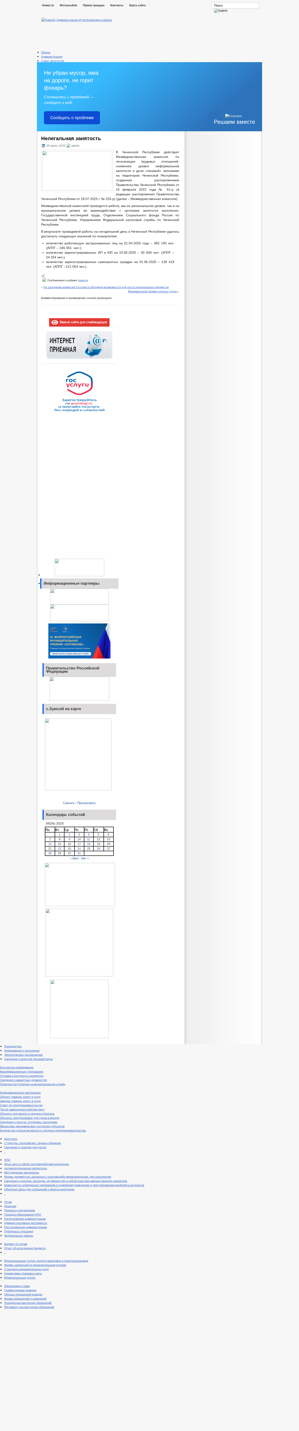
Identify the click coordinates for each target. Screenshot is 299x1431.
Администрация (51, 56)
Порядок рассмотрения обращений (28, 1303)
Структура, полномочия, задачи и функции (32, 1143)
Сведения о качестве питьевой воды (28, 1059)
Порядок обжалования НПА (22, 1214)
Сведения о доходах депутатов (25, 1147)
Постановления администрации (25, 1227)
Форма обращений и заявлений (25, 1298)
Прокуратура (12, 1046)
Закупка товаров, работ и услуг (20, 1101)
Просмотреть (86, 803)
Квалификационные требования (21, 1071)
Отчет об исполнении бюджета (25, 1248)
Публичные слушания (18, 1231)
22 (59, 848)
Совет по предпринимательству (21, 1105)
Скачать (69, 803)
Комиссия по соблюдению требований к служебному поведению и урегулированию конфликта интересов (74, 1185)
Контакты (116, 5)
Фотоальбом (68, 5)
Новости (48, 5)
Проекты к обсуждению (19, 1210)
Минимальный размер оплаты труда (152, 291)
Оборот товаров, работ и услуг (20, 1097)
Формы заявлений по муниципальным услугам (35, 1265)
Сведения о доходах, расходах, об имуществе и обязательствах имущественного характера (65, 1181)
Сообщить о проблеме (72, 117)
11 (88, 839)
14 (50, 844)
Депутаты (10, 1139)
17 (79, 844)
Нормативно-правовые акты (23, 1273)
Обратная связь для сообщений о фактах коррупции (39, 1189)
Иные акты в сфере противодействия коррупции (36, 1164)
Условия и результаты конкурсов (21, 1076)
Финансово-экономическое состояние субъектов (32, 1126)
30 (69, 853)
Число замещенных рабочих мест (22, 1109)
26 (98, 848)
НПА (7, 1160)
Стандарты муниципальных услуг (26, 1269)
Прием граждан (93, 5)
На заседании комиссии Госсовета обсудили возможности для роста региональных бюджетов (106, 287)
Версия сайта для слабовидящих (82, 322)
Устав (8, 1202)
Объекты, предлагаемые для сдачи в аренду (29, 1118)
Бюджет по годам (15, 1244)
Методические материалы (21, 1172)
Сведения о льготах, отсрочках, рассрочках (28, 1122)
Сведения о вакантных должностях (23, 1080)
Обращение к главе (17, 1286)
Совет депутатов (52, 61)
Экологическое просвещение (23, 1055)
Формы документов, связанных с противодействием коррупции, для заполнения (57, 1176)
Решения (10, 1206)
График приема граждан (20, 1290)
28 (50, 853)
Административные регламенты (25, 1223)
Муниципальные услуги (19, 1277)
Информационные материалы (20, 1092)
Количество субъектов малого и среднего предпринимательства (43, 1130)
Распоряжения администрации (25, 1219)
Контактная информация (16, 1067)
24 (79, 848)
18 (88, 844)
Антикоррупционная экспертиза (25, 1168)
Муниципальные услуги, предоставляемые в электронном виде (46, 1261)
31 (79, 853)
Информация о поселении (21, 1050)
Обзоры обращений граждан (23, 1294)
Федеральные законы (18, 1235)
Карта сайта (137, 5)
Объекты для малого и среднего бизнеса (27, 1113)
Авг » (85, 858)
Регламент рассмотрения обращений (29, 1307)
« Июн (74, 858)
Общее (45, 52)
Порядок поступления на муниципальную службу (32, 1084)
